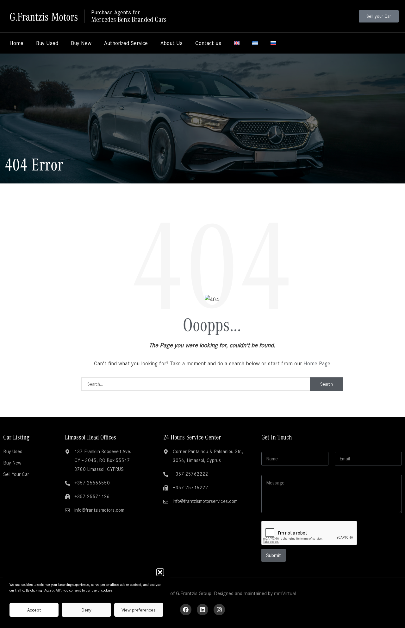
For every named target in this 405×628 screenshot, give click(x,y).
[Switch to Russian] (273, 43)
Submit (273, 555)
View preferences (139, 610)
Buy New (81, 43)
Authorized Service (126, 43)
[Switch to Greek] (255, 43)
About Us (171, 43)
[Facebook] (185, 609)
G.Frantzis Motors (43, 16)
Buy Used (47, 43)
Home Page (316, 363)
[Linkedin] (202, 609)
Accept (34, 610)
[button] (160, 572)
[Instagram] (219, 609)
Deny (86, 610)
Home (16, 43)
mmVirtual (285, 593)
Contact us (208, 43)
